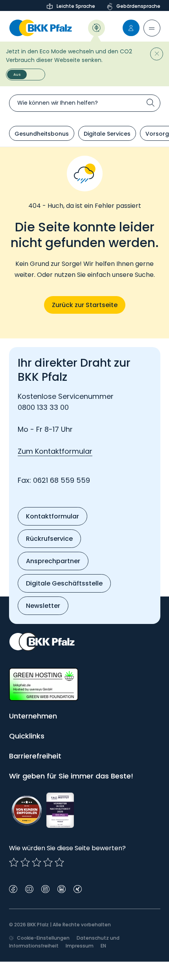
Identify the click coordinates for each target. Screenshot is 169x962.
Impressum (80, 945)
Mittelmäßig (25, 862)
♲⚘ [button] (96, 27)
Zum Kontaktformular (55, 451)
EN (103, 945)
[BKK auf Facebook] (13, 888)
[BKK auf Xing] (77, 888)
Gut (36, 862)
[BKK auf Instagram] (45, 888)
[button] (151, 28)
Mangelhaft (13, 862)
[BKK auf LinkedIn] (61, 888)
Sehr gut (59, 862)
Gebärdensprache (138, 6)
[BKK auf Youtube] (29, 888)
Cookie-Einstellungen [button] (43, 938)
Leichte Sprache (76, 6)
